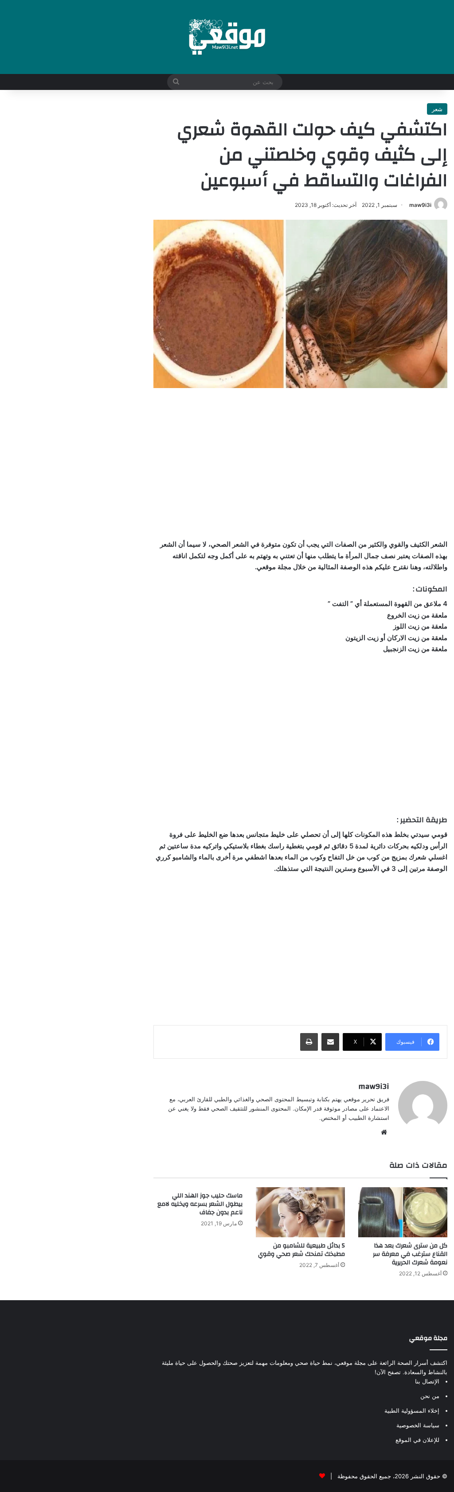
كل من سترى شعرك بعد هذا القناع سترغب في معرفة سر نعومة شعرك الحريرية (410, 1254)
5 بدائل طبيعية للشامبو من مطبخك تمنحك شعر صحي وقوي (301, 1250)
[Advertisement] (300, 463)
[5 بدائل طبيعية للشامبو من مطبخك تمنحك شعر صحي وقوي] (300, 1212)
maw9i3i (420, 205)
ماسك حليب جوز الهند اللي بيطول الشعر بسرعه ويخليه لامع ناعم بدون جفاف (200, 1204)
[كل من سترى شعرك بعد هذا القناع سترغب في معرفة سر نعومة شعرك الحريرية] (402, 1212)
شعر (437, 109)
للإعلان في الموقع (417, 1439)
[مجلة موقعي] (227, 37)
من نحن (429, 1395)
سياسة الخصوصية (417, 1425)
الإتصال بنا (427, 1381)
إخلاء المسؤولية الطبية (411, 1410)
